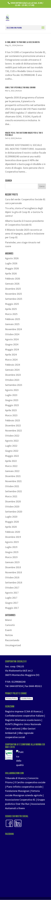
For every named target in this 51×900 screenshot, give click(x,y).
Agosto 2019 (12, 542)
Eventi (8, 630)
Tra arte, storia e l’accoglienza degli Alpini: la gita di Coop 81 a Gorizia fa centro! (24, 212)
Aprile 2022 (11, 461)
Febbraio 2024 (12, 364)
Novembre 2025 (13, 293)
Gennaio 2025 (12, 324)
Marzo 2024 (11, 359)
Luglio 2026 (11, 263)
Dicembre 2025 (13, 288)
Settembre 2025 (13, 298)
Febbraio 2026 (12, 278)
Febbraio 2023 (12, 420)
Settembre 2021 (13, 491)
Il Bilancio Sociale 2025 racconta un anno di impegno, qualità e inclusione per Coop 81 (24, 233)
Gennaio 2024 (12, 369)
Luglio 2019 (11, 547)
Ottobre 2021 (12, 486)
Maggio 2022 (12, 455)
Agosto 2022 (12, 440)
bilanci (8, 620)
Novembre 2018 (13, 572)
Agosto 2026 (12, 258)
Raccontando (12, 640)
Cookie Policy (26, 698)
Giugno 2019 (11, 552)
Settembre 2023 (13, 385)
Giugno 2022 (11, 450)
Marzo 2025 (11, 314)
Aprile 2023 (11, 410)
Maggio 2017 (12, 607)
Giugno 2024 (11, 344)
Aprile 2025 (11, 309)
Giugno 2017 (11, 602)
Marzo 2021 (11, 496)
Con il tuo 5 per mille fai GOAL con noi (20, 87)
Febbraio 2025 (12, 319)
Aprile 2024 (11, 354)
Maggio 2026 (12, 268)
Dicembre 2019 (13, 537)
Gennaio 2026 (12, 283)
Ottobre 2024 (12, 334)
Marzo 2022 (11, 466)
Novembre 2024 (13, 329)
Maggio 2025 (12, 303)
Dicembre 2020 (13, 501)
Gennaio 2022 (12, 471)
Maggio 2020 (12, 521)
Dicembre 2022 (13, 425)
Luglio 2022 (11, 445)
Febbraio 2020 (12, 531)
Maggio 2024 (12, 349)
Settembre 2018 (13, 582)
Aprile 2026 (11, 273)
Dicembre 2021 (13, 476)
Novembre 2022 (13, 430)
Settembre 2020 (13, 511)
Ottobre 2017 (12, 587)
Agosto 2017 (12, 592)
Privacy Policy (11, 698)
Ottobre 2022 (12, 435)
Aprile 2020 (11, 526)
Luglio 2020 (11, 516)
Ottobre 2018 (12, 577)
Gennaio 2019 (12, 562)
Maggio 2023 (12, 405)
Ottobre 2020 (12, 506)
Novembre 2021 (13, 481)
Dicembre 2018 (13, 567)
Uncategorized (13, 645)
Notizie (20, 45)
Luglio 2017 (11, 597)
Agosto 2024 (12, 339)
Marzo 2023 (11, 415)
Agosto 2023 (12, 390)
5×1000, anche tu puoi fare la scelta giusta (22, 42)
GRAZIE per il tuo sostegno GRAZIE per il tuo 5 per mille (24, 134)
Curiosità (10, 625)
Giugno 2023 (11, 400)
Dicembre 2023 (13, 374)
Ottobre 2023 (12, 379)
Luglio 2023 (11, 395)
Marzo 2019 (11, 557)
